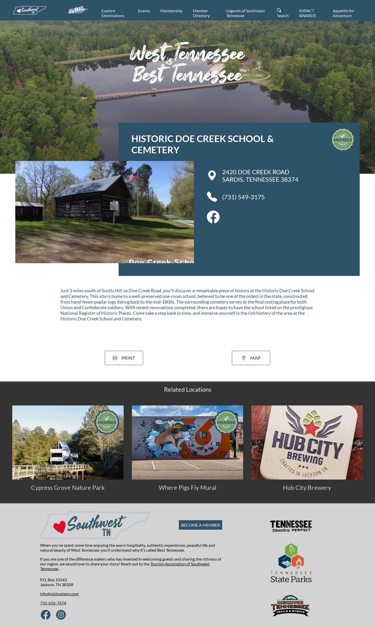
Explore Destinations (113, 13)
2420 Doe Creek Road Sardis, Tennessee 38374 (260, 175)
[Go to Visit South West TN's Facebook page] (45, 615)
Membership (171, 10)
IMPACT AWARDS (307, 13)
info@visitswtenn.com (59, 593)
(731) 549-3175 (243, 197)
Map (255, 358)
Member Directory (201, 13)
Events (144, 10)
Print (128, 358)
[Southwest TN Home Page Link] (29, 10)
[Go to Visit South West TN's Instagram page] (61, 615)
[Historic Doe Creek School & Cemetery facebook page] (213, 221)
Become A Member (200, 524)
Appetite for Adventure (343, 13)
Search (283, 15)
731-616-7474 (53, 602)
